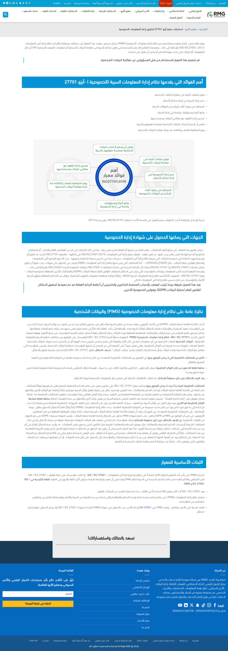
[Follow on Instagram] (27, 3)
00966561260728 (183, 611)
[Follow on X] (17, 3)
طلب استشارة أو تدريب (146, 3)
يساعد (37, 333)
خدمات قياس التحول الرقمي (188, 3)
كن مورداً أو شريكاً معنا (103, 3)
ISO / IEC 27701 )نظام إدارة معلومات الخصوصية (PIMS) (159, 337)
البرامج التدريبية (193, 18)
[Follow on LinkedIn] (7, 3)
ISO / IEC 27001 (96, 475)
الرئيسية (222, 3)
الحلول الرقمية (176, 18)
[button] (5, 14)
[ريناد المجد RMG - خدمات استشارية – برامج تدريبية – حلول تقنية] (216, 14)
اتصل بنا (67, 3)
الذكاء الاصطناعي (176, 11)
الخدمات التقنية (49, 11)
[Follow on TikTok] (23, 3)
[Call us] (11, 3)
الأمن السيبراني (142, 11)
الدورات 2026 (166, 3)
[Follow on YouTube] (4, 3)
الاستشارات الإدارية (107, 11)
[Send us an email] (14, 3)
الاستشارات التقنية (69, 11)
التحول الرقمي (195, 11)
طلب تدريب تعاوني (124, 3)
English (57, 3)
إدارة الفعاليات (88, 11)
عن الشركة (210, 3)
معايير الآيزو (126, 11)
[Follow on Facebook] (30, 3)
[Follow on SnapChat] (20, 3)
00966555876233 (206, 611)
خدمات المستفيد (30, 11)
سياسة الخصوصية (81, 3)
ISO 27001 (145, 507)
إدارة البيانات (159, 11)
